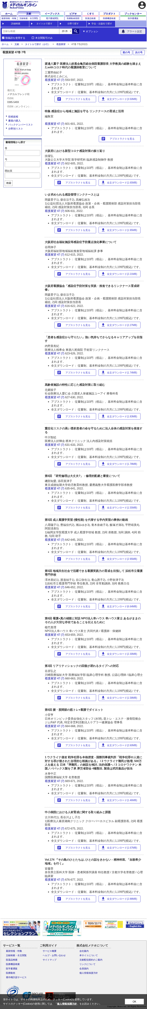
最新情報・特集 (14, 951)
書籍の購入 (14, 120)
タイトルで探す (44, 23)
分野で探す (73, 23)
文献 (17, 44)
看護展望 (60, 44)
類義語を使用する (15, 38)
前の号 (126, 52)
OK (134, 1001)
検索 (8, 183)
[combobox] (30, 31)
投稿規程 (13, 116)
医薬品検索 (11, 959)
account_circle (142, 5)
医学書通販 (11, 968)
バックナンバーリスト (20, 124)
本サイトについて (88, 955)
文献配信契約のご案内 (90, 959)
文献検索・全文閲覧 (16, 955)
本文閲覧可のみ (44, 38)
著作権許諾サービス (16, 977)
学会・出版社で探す (101, 23)
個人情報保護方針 (88, 973)
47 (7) (61, 79)
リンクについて (87, 964)
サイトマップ (49, 959)
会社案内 (84, 951)
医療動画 (10, 973)
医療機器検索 (13, 964)
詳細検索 (15, 23)
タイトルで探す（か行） (37, 44)
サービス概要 (49, 951)
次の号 (139, 52)
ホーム (5, 44)
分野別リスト (15, 128)
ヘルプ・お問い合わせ (54, 955)
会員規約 (84, 968)
